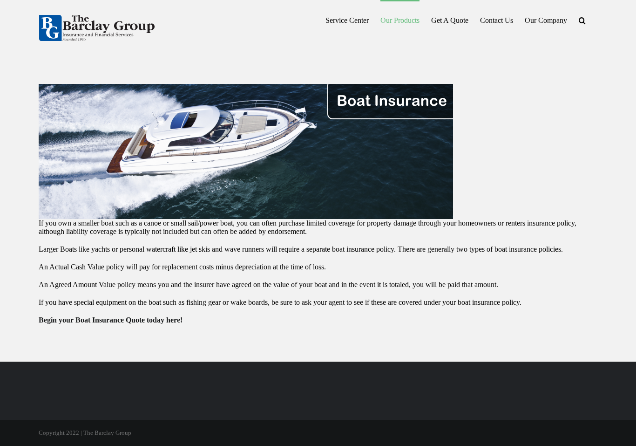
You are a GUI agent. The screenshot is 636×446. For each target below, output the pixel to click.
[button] (582, 19)
